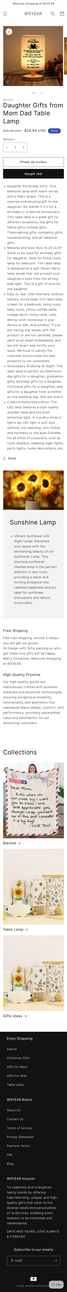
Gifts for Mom (17, 1067)
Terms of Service (19, 1128)
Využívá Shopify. (42, 1286)
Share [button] (12, 458)
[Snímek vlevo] (25, 93)
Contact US (15, 1119)
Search (12, 1049)
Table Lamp (13, 929)
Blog (10, 1163)
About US (14, 1110)
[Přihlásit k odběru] (55, 1260)
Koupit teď (33, 174)
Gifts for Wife (17, 1075)
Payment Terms (18, 1146)
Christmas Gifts (18, 1058)
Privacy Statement (20, 1137)
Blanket (9, 843)
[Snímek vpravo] (42, 93)
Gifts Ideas (13, 1016)
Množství (9, 139)
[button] (5, 13)
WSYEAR (29, 1286)
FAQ (10, 1154)
